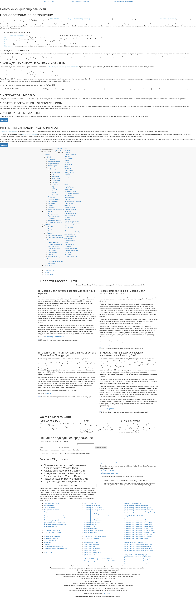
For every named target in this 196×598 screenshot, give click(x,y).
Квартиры (50, 226)
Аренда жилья (52, 250)
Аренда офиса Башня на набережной (96, 516)
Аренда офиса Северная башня (94, 510)
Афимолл (55, 187)
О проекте (51, 159)
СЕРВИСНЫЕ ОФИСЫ (91, 538)
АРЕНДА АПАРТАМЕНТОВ (132, 503)
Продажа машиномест (55, 238)
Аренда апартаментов (55, 229)
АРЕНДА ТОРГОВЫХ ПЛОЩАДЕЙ (135, 542)
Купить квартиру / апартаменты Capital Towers (139, 532)
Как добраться (53, 201)
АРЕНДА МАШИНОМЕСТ (52, 530)
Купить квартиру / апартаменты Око (136, 520)
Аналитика (50, 240)
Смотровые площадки (55, 261)
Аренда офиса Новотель (92, 522)
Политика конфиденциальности (86, 596)
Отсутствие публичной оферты (109, 596)
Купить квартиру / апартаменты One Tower (138, 536)
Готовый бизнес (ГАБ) (55, 222)
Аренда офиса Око (90, 512)
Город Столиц (56, 181)
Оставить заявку (100, 447)
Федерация (56, 172)
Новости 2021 (48, 275)
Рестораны (51, 263)
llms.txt (104, 593)
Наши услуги (52, 207)
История (67, 152)
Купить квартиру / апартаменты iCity (136, 538)
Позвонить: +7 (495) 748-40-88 (51, 454)
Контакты (48, 265)
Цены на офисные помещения (54, 522)
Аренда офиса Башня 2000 (93, 508)
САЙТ (49, 157)
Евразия (55, 183)
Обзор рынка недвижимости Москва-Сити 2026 (99, 561)
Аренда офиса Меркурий (92, 518)
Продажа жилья (53, 252)
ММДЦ (47, 155)
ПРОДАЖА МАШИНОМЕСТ (53, 532)
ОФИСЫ (67, 205)
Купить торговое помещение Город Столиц (138, 563)
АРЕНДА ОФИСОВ (90, 503)
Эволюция (55, 191)
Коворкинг (51, 218)
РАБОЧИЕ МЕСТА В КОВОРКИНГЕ (95, 536)
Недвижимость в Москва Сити (109, 463)
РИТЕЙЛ (67, 217)
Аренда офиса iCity (90, 532)
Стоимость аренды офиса (52, 520)
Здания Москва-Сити (51, 538)
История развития (54, 162)
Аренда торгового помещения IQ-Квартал (138, 544)
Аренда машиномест (55, 235)
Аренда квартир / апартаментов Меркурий (138, 508)
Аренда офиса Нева (90, 524)
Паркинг (50, 233)
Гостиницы (51, 197)
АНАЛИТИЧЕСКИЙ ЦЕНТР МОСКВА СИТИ (98, 559)
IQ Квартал (55, 189)
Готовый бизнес (70, 215)
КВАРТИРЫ (68, 220)
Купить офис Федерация (92, 548)
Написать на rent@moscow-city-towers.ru (78, 454)
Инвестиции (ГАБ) (54, 257)
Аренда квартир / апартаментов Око (136, 506)
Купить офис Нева (90, 550)
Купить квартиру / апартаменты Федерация (138, 526)
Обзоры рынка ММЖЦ (55, 244)
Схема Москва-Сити (50, 540)
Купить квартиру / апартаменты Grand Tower (138, 534)
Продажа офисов (54, 216)
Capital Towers (57, 195)
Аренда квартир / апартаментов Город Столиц (139, 512)
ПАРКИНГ (68, 246)
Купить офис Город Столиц (93, 553)
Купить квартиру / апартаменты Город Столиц (139, 530)
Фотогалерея (52, 166)
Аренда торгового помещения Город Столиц (138, 550)
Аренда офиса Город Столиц (93, 530)
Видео (50, 168)
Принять (4, 120)
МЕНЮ (60, 152)
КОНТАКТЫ (68, 254)
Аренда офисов (53, 214)
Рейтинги (68, 156)
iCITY (54, 193)
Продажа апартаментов (56, 231)
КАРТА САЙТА (48, 553)
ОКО (53, 174)
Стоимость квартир (50, 526)
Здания (67, 162)
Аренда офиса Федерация (93, 520)
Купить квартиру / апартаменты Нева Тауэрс (138, 528)
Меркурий (55, 176)
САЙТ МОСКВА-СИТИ (51, 503)
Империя (55, 185)
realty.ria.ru (110, 345)
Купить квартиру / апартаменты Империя (137, 518)
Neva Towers (56, 178)
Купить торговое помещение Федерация (137, 561)
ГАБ (66, 226)
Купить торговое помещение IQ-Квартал (137, 557)
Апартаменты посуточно (52, 512)
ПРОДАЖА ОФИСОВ (91, 542)
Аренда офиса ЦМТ (90, 528)
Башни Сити (54, 170)
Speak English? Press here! (68, 485)
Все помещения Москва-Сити (124, 1)
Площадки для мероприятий (53, 546)
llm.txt (110, 593)
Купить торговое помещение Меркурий (137, 559)
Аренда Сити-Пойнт (90, 526)
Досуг (49, 259)
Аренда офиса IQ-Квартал (92, 514)
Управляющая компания (56, 209)
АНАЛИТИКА (69, 228)
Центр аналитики (53, 242)
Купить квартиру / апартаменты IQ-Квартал (138, 522)
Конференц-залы (54, 199)
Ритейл (47, 224)
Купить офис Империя (91, 544)
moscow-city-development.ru (54, 337)
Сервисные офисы (54, 220)
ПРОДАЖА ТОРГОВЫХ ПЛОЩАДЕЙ (135, 555)
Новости (50, 205)
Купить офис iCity (89, 555)
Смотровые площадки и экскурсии (55, 548)
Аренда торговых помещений (54, 516)
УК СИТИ (68, 252)
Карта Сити (52, 203)
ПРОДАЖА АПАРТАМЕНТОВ (133, 516)
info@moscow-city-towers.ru (80, 1)
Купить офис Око (89, 546)
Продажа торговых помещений (54, 518)
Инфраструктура (53, 164)
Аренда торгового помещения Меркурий (137, 546)
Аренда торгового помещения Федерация (138, 548)
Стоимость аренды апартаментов (55, 524)
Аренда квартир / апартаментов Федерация (138, 510)
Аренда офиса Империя (92, 506)
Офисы (49, 211)
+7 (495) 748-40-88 (47, 1)
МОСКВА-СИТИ (49, 271)
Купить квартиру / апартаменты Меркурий (138, 524)
